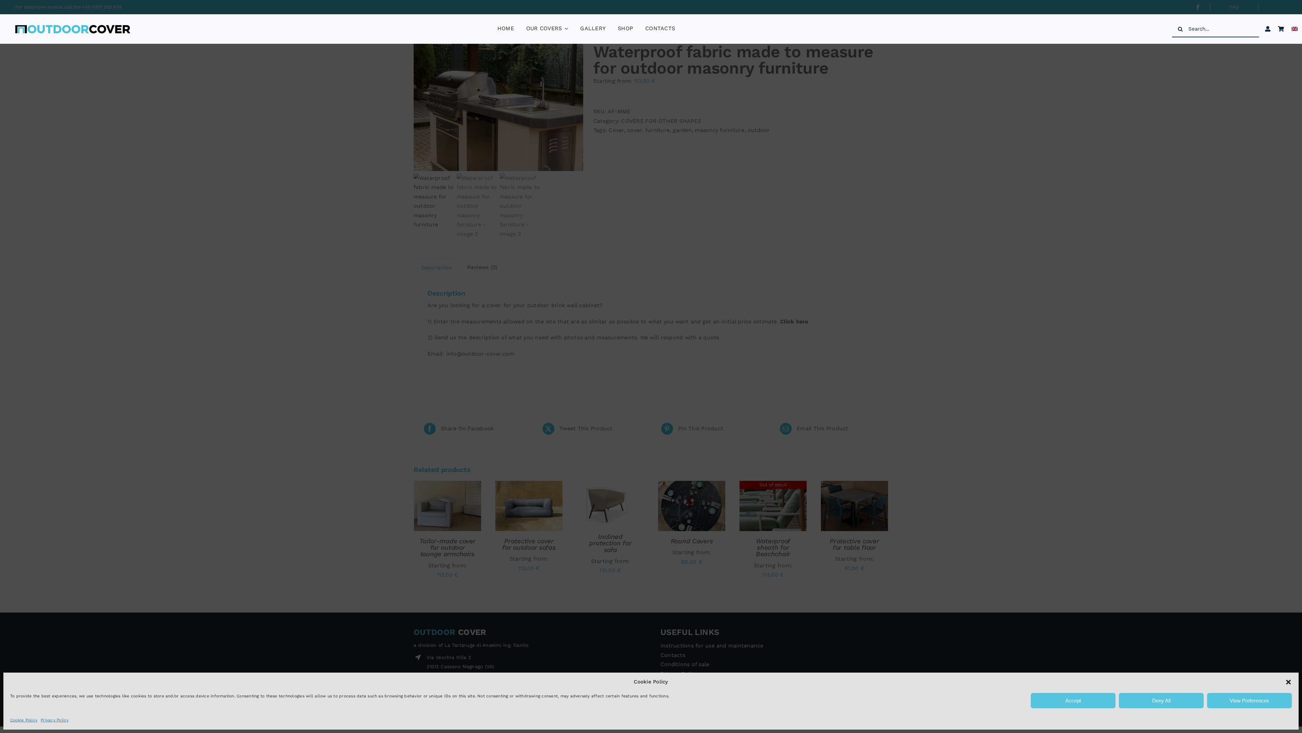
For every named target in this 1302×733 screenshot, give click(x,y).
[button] (1288, 682)
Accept (1073, 700)
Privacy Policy (54, 720)
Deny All (1161, 700)
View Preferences (1249, 700)
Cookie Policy (23, 720)
